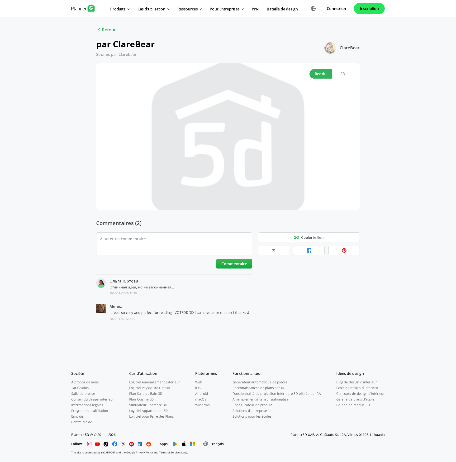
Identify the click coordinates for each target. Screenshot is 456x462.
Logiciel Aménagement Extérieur (154, 382)
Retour (109, 30)
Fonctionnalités (246, 373)
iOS (198, 388)
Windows (202, 405)
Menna (116, 306)
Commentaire (234, 263)
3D (343, 73)
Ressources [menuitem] (187, 9)
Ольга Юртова (123, 281)
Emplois (77, 416)
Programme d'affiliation (89, 410)
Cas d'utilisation (143, 373)
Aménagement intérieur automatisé (261, 399)
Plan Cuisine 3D (141, 399)
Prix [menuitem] (255, 9)
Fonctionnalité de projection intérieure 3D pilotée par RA (277, 393)
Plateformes (206, 373)
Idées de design (350, 373)
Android (201, 393)
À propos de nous (85, 382)
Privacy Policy (144, 452)
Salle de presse (83, 393)
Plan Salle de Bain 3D (145, 393)
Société (77, 373)
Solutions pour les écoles (252, 416)
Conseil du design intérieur (92, 399)
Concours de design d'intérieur (360, 393)
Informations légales (87, 405)
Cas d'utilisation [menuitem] (151, 9)
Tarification (80, 388)
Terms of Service (169, 452)
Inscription (369, 8)
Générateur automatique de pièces (260, 382)
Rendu (321, 73)
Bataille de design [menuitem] (282, 9)
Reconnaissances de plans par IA (258, 388)
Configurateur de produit (252, 405)
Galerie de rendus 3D (353, 405)
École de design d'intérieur (357, 388)
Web (198, 382)
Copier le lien (312, 237)
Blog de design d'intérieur (356, 382)
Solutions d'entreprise (250, 410)
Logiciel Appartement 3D (148, 410)
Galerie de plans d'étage (355, 399)
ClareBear (350, 48)
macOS (200, 399)
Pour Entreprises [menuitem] (224, 9)
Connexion (336, 8)
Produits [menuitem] (117, 9)
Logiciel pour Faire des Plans (151, 416)
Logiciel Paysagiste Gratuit (149, 388)
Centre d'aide (81, 422)
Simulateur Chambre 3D (148, 405)
